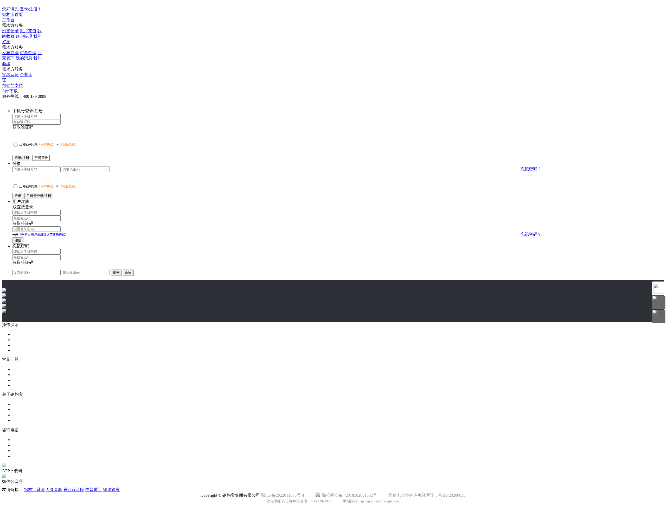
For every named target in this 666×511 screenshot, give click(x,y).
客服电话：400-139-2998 (34, 439)
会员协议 (20, 420)
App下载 (10, 91)
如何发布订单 (24, 369)
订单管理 (28, 52)
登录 (18, 196)
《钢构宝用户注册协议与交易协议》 (43, 234)
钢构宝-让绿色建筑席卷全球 (38, 456)
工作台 (8, 20)
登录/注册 (22, 158)
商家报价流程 (24, 345)
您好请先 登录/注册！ (22, 9)
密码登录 (41, 158)
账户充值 (28, 31)
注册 (18, 240)
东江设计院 (73, 489)
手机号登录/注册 (39, 196)
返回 (128, 272)
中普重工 (93, 489)
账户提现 (24, 36)
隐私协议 (20, 415)
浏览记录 (10, 31)
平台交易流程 (24, 334)
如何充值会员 (24, 374)
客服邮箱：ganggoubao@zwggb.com (44, 450)
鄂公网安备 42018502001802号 (348, 495)
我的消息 (24, 58)
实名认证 (10, 74)
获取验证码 (22, 127)
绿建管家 (111, 489)
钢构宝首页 (12, 14)
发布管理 (10, 52)
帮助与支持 (12, 85)
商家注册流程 (24, 339)
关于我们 (20, 404)
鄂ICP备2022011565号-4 (282, 495)
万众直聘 (54, 489)
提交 (116, 272)
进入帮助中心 (24, 380)
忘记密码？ (531, 169)
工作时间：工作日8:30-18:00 (38, 445)
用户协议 (20, 409)
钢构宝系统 (34, 489)
